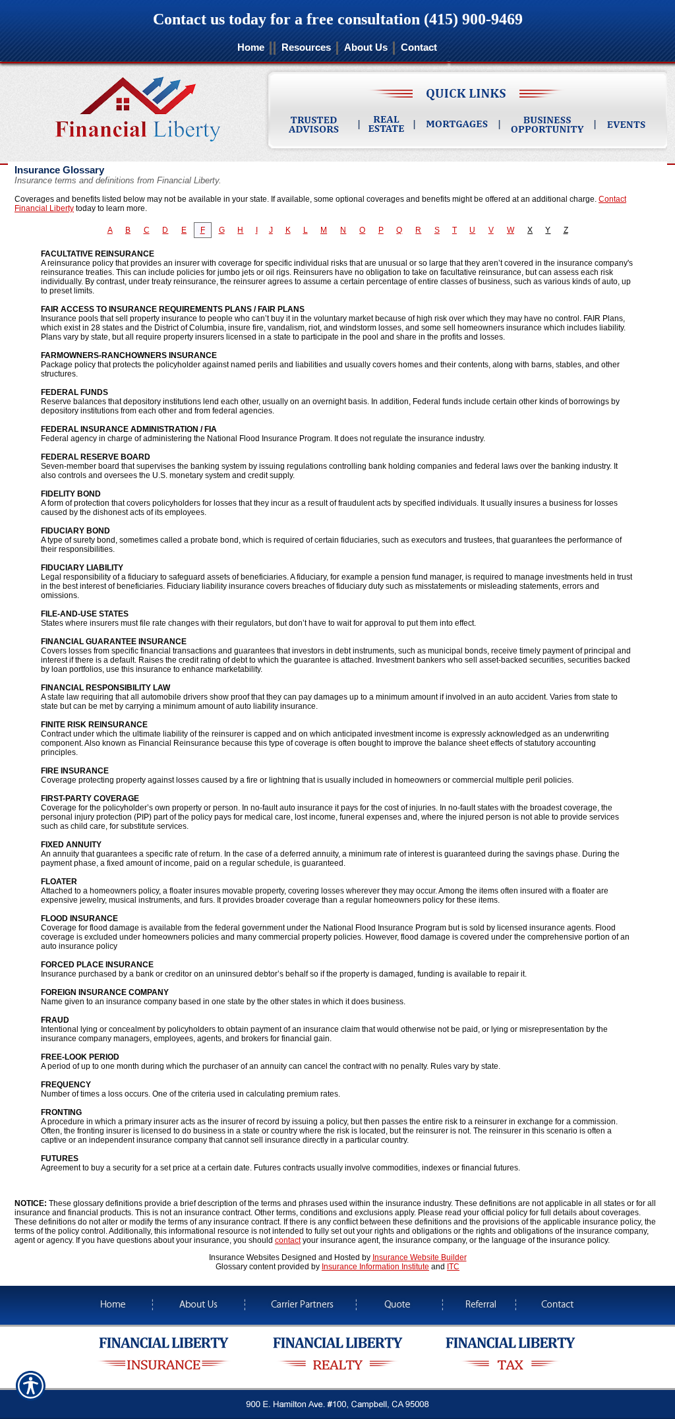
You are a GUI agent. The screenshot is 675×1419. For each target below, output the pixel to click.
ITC (453, 1266)
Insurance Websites (244, 1257)
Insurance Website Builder (419, 1257)
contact (288, 1240)
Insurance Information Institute (375, 1266)
